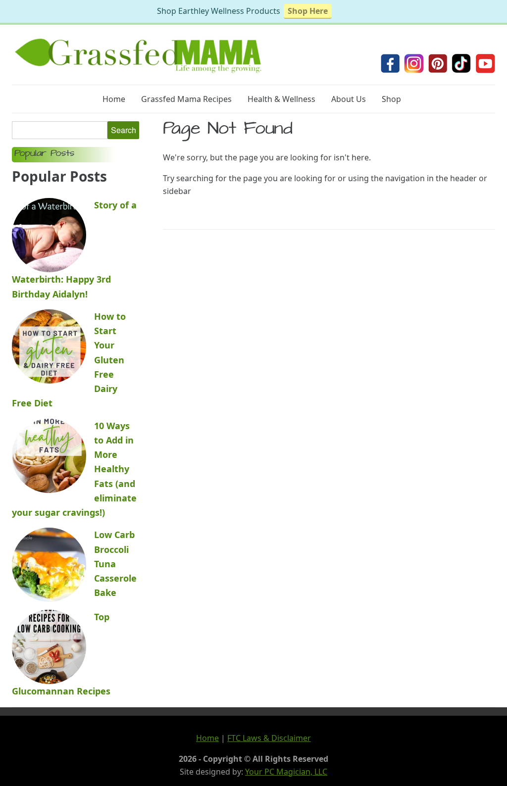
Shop (391, 99)
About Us (348, 99)
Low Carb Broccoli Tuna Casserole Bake (115, 563)
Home (113, 99)
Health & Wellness (281, 99)
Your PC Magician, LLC (286, 771)
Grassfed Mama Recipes (186, 99)
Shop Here (308, 10)
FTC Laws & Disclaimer (269, 738)
